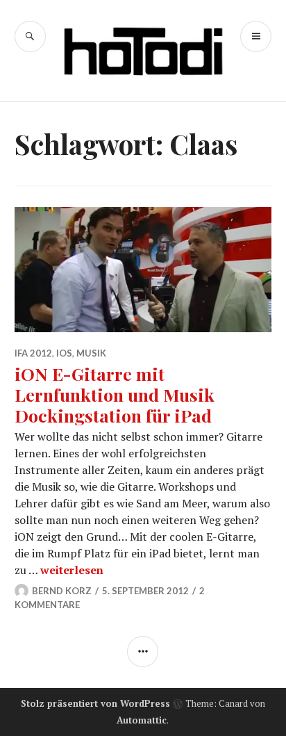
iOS (64, 353)
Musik (91, 353)
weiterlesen (71, 570)
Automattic (142, 720)
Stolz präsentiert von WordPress (95, 703)
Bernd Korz (62, 590)
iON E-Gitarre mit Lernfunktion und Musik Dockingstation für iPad (114, 394)
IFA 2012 (33, 353)
